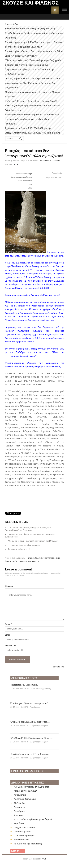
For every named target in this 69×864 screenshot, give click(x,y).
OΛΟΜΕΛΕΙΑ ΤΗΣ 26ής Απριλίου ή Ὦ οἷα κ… (31, 738)
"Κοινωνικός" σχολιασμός (41, 689)
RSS (55, 10)
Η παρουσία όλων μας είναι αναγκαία (24, 545)
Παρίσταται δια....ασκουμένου (24, 685)
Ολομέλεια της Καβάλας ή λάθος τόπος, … (30, 722)
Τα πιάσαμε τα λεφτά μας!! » (27, 561)
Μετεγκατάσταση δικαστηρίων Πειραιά (33, 819)
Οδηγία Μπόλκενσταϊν (25, 827)
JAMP (44, 859)
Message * (10, 586)
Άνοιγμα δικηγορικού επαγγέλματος (31, 786)
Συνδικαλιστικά (21, 839)
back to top (58, 666)
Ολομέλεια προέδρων (24, 835)
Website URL (11, 645)
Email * (8, 635)
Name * (8, 624)
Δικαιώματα (19, 811)
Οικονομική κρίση (22, 831)
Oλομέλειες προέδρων (39, 726)
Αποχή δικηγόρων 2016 (26, 790)
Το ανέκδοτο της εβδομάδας (28, 843)
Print (30, 184)
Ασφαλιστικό (35, 707)
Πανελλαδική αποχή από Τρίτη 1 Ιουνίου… (30, 754)
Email (30, 188)
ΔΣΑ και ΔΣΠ (20, 803)
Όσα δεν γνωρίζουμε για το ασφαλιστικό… (30, 703)
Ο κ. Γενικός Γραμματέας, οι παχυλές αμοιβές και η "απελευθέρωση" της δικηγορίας (28, 529)
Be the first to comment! (50, 160)
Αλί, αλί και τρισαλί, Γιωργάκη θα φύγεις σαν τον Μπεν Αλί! (32, 541)
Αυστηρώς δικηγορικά (25, 799)
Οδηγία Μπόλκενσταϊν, (53, 177)
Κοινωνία (18, 815)
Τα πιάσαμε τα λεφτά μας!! (19, 549)
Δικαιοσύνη (19, 807)
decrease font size (15, 163)
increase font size (18, 163)
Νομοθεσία (19, 823)
